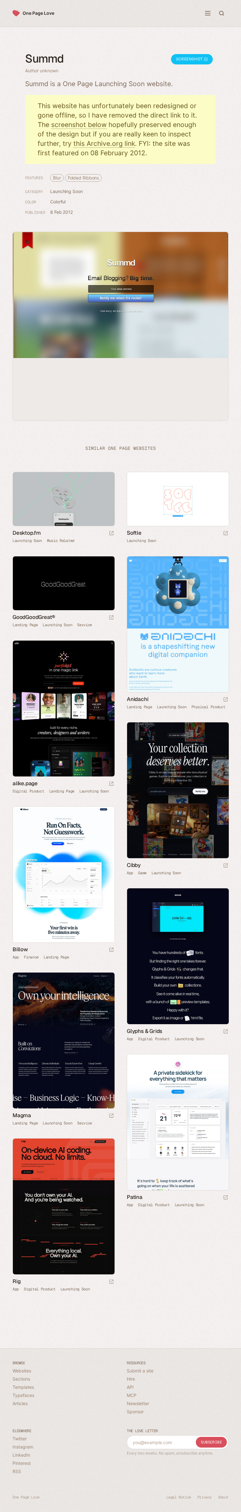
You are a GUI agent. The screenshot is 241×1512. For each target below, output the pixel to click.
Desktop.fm (27, 532)
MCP (132, 1395)
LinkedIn (21, 1455)
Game (142, 873)
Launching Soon (66, 191)
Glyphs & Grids (144, 1031)
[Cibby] (177, 790)
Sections (21, 1379)
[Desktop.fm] (63, 499)
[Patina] (177, 1122)
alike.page (25, 783)
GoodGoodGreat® (34, 617)
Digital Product (28, 791)
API (130, 1387)
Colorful (58, 201)
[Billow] (63, 874)
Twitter (20, 1438)
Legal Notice (178, 1497)
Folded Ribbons (83, 177)
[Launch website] (111, 533)
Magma (22, 1115)
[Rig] (63, 1206)
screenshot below (79, 125)
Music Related (60, 541)
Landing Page (25, 625)
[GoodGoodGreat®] (63, 583)
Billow (20, 949)
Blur (57, 177)
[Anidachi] (177, 624)
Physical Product (208, 707)
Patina (134, 1197)
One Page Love (38, 13)
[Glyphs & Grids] (177, 956)
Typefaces (23, 1395)
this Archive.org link (104, 143)
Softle (134, 532)
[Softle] (177, 499)
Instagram (23, 1446)
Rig (16, 1281)
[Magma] (63, 1040)
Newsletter (138, 1403)
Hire (131, 1379)
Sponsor (135, 1411)
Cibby (134, 865)
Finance (31, 957)
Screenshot (190, 59)
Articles (20, 1403)
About (223, 1497)
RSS (17, 1471)
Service (84, 625)
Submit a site (140, 1370)
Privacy (204, 1497)
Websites (22, 1370)
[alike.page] (63, 708)
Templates (23, 1387)
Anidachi (137, 699)
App (130, 873)
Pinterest (22, 1463)
